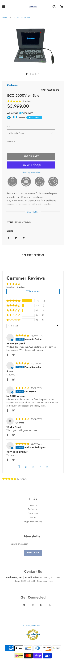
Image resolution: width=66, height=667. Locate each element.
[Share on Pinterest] (23, 237)
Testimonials (33, 509)
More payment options (31, 172)
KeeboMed (12, 85)
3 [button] (33, 466)
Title (9, 126)
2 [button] (26, 466)
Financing (33, 505)
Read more (32, 211)
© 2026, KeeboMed (31, 625)
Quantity (11, 141)
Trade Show (33, 513)
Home (4, 17)
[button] (27, 74)
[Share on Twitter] (16, 237)
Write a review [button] (33, 291)
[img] (23, 335)
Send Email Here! (45, 581)
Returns (33, 517)
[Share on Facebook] (8, 237)
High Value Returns (33, 521)
